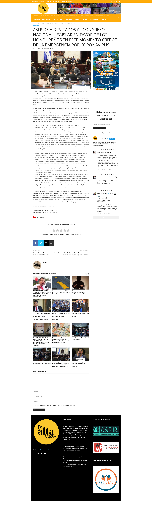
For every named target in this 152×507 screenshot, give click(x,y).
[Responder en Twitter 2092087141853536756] (98, 186)
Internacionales (57, 16)
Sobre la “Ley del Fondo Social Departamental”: (80, 338)
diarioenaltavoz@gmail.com (47, 449)
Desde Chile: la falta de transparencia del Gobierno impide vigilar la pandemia (76, 254)
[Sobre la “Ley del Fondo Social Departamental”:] (80, 330)
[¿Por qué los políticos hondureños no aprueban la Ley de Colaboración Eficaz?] (80, 283)
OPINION (49, 1)
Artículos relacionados (40, 273)
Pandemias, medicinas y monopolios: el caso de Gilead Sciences (46, 254)
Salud (85, 20)
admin (45, 262)
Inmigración (94, 20)
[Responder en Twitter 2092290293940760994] (98, 169)
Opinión (37, 20)
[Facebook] (111, 1)
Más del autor (52, 273)
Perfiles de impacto (102, 16)
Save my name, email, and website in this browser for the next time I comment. (55, 405)
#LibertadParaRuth (102, 198)
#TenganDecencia (102, 201)
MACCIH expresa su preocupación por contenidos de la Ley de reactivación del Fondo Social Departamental (60, 364)
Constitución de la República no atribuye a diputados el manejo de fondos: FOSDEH (41, 363)
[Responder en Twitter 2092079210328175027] (98, 214)
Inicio (36, 16)
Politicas (38, 23)
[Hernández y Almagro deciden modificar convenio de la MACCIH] (80, 305)
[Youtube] (120, 1)
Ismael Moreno (100, 152)
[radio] (54, 231)
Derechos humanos (86, 16)
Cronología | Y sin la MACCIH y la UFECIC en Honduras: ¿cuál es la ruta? (61, 292)
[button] (118, 18)
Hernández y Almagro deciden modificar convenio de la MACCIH (80, 315)
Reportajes (46, 20)
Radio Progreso (58, 20)
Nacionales (45, 16)
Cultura (69, 20)
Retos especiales (71, 16)
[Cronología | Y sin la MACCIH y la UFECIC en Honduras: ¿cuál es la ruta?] (61, 283)
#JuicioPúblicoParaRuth (103, 200)
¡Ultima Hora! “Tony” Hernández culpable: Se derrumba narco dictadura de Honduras (80, 364)
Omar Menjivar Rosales (103, 177)
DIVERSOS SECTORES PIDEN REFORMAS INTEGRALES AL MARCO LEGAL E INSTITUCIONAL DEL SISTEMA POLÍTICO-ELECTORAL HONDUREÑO (41, 341)
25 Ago (107, 152)
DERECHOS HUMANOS (66, 1)
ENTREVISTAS (56, 1)
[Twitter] (117, 1)
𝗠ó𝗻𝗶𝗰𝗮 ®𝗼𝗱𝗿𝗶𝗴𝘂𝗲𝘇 (102, 193)
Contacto (105, 20)
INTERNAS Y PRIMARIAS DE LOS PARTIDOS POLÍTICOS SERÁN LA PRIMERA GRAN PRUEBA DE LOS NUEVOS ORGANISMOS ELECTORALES (42, 294)
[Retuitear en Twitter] (101, 149)
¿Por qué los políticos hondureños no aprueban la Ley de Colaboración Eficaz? (79, 292)
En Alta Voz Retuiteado (108, 149)
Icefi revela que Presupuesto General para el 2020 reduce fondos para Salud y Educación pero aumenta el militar (61, 340)
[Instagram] (114, 1)
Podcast (77, 20)
